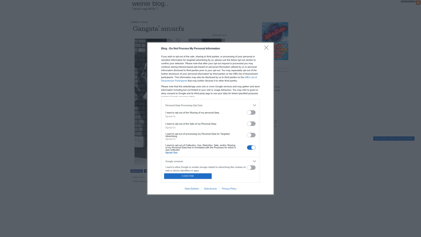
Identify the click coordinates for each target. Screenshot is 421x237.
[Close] (267, 49)
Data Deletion (192, 188)
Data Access (210, 188)
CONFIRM (188, 176)
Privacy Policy (229, 188)
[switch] (251, 112)
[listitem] (210, 105)
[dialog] (210, 118)
